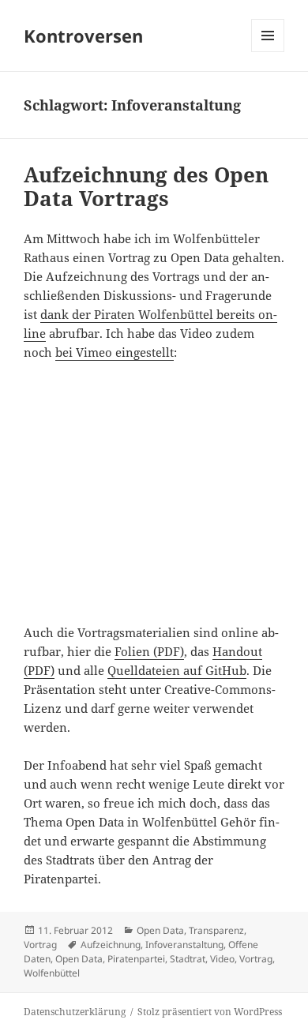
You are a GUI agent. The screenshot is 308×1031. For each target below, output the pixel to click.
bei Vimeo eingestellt (114, 352)
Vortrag (40, 944)
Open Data (160, 930)
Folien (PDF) (149, 651)
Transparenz (216, 930)
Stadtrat (187, 958)
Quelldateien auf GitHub (176, 670)
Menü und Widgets (268, 51)
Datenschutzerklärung (75, 1011)
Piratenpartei (136, 958)
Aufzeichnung (111, 944)
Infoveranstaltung (184, 944)
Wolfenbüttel (52, 973)
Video (222, 958)
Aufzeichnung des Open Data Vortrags (146, 186)
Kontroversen (83, 35)
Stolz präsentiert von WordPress (209, 1011)
